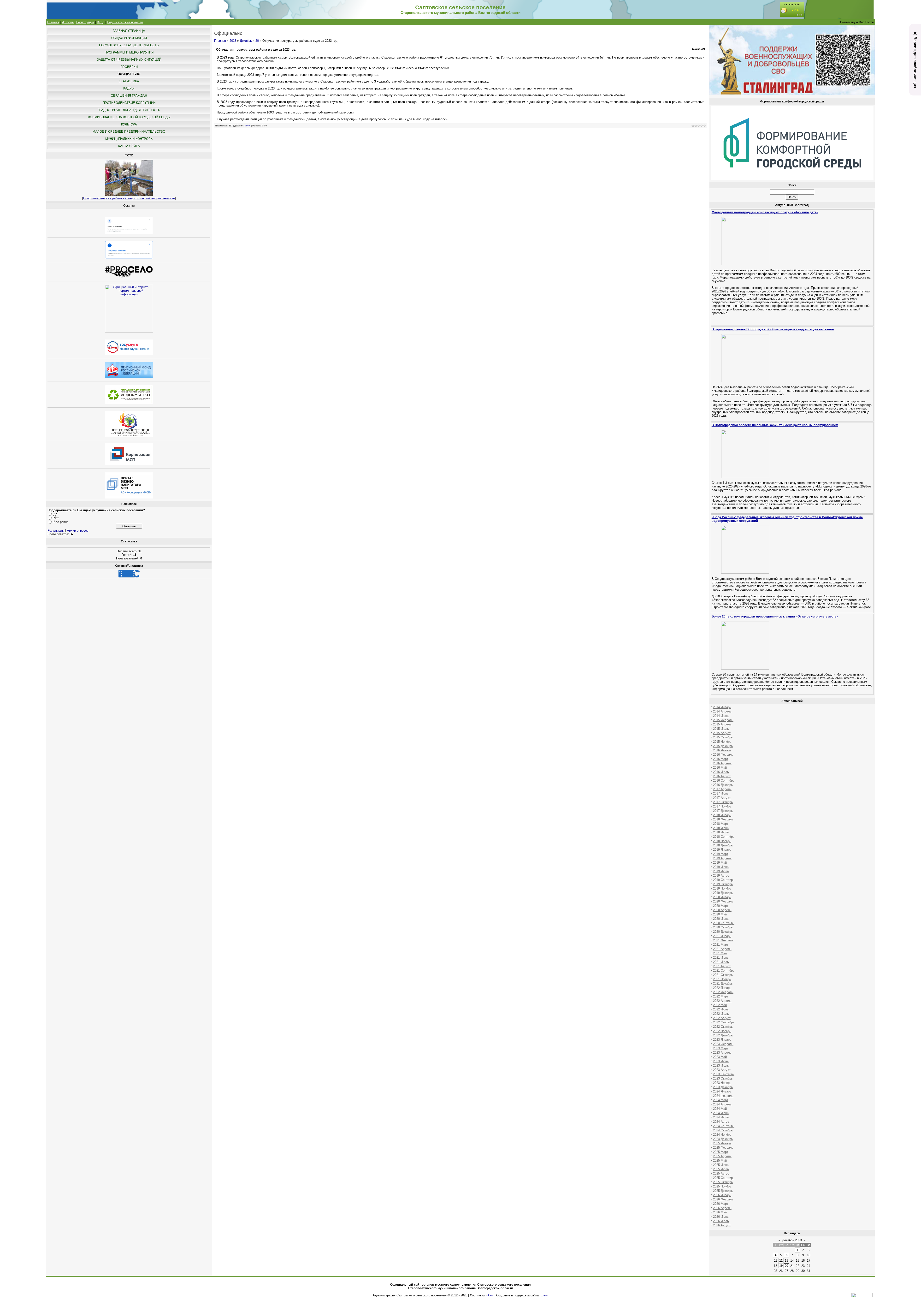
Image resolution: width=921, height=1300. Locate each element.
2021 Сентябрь (723, 970)
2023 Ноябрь (722, 1083)
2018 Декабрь (723, 845)
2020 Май (720, 914)
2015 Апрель (722, 724)
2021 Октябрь (723, 975)
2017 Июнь (721, 793)
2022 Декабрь (723, 1035)
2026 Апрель (722, 1208)
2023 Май (720, 1057)
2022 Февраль (723, 992)
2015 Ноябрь (722, 741)
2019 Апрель (722, 858)
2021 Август (722, 966)
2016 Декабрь (723, 785)
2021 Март (720, 944)
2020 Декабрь (723, 931)
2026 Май (720, 1212)
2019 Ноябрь (722, 888)
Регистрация (85, 22)
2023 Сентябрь (723, 1074)
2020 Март (720, 906)
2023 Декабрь (723, 1087)
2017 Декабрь (723, 811)
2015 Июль (721, 728)
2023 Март (720, 1048)
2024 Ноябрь (722, 1134)
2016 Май (720, 767)
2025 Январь (722, 1143)
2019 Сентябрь (723, 880)
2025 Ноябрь (722, 1186)
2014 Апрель (722, 711)
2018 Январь (722, 815)
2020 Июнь (721, 918)
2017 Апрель (722, 789)
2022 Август (722, 1018)
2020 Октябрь (723, 927)
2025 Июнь (721, 1165)
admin (247, 126)
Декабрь (246, 40)
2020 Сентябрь (723, 923)
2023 (233, 40)
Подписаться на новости (125, 22)
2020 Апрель (722, 910)
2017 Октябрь (723, 802)
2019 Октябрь (723, 884)
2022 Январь (722, 988)
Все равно (60, 522)
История (68, 22)
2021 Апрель (722, 949)
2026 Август (722, 1225)
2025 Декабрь (723, 1191)
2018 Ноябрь (722, 841)
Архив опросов (78, 530)
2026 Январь (722, 1195)
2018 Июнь (721, 828)
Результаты (55, 530)
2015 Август (722, 733)
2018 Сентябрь (723, 836)
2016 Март (720, 759)
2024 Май (720, 1108)
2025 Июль (721, 1169)
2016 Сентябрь (723, 780)
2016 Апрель (722, 763)
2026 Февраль (723, 1199)
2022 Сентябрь (723, 1022)
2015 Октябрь (723, 737)
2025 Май (720, 1160)
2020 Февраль (723, 901)
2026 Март (720, 1203)
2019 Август (722, 875)
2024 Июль (721, 1117)
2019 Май (720, 862)
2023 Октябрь (723, 1078)
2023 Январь (722, 1039)
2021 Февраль (723, 940)
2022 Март (720, 996)
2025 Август (722, 1173)
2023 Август (722, 1070)
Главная (53, 22)
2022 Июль (721, 1013)
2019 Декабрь (723, 893)
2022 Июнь (721, 1009)
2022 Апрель (722, 1001)
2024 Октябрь (723, 1130)
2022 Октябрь (723, 1026)
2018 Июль (721, 832)
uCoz (490, 1295)
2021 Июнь (721, 957)
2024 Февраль (723, 1096)
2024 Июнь (721, 1113)
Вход (100, 22)
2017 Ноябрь (722, 806)
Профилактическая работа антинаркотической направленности (129, 198)
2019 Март (720, 854)
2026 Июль (721, 1221)
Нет (56, 518)
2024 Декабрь (723, 1139)
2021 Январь (722, 936)
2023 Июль (721, 1065)
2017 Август (722, 798)
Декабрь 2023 (792, 1240)
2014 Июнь (721, 716)
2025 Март (720, 1152)
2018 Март (720, 823)
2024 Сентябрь (723, 1126)
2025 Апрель (722, 1156)
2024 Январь (722, 1091)
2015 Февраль (723, 720)
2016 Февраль (723, 754)
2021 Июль (721, 962)
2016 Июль (721, 772)
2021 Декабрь (723, 983)
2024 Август (722, 1121)
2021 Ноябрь (722, 979)
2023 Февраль (723, 1044)
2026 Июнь (721, 1216)
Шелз (545, 1295)
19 (781, 1266)
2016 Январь (722, 750)
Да (55, 514)
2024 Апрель (722, 1104)
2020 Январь (722, 897)
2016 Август (722, 776)
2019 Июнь (721, 867)
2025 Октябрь (723, 1182)
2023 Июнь (721, 1061)
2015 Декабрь (723, 746)
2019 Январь (722, 849)
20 (257, 40)
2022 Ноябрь (722, 1031)
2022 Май (720, 1005)
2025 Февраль (723, 1147)
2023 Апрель (722, 1052)
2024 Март (720, 1100)
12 (781, 1260)
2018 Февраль (723, 819)
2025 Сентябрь (723, 1178)
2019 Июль (721, 871)
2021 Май (720, 953)
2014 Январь (722, 707)
